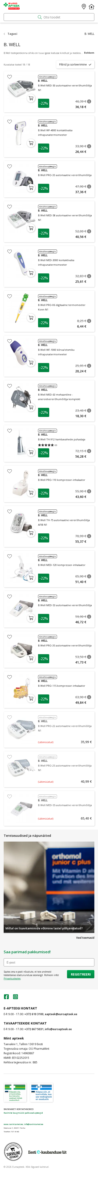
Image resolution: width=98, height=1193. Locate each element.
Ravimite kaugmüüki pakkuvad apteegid (23, 1113)
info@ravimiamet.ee (33, 1124)
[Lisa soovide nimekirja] (9, 77)
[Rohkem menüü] (91, 6)
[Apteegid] (84, 6)
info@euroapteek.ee (58, 1029)
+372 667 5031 (34, 1029)
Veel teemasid (85, 938)
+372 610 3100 (34, 1014)
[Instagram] (15, 998)
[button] (89, 101)
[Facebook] (6, 998)
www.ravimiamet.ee (13, 1124)
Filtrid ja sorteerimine (73, 64)
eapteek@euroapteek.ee (61, 1014)
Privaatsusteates (12, 978)
